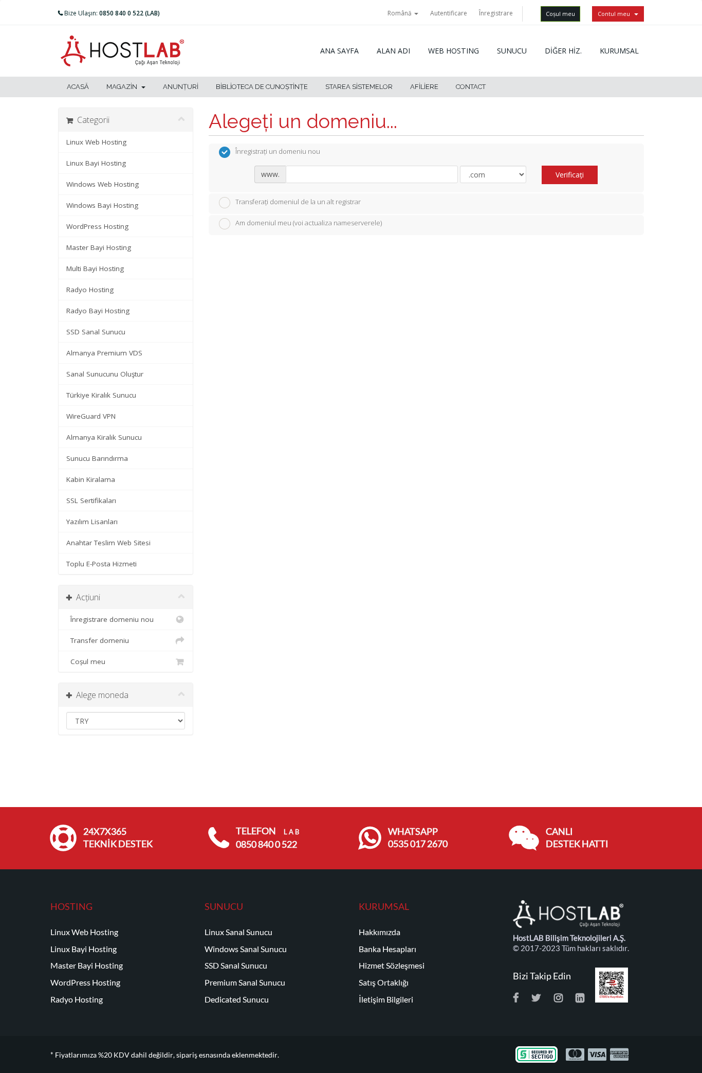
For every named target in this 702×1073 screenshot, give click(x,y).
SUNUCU (512, 51)
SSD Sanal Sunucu (95, 331)
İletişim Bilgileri (386, 999)
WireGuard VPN (91, 416)
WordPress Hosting (97, 226)
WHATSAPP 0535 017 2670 (418, 837)
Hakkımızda (379, 932)
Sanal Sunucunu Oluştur (104, 374)
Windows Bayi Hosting (102, 205)
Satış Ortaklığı (384, 982)
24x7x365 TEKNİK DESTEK (118, 837)
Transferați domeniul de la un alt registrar (298, 201)
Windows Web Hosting (102, 184)
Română (400, 13)
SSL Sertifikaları (91, 500)
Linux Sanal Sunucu (238, 932)
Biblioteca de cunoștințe (262, 87)
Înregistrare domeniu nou (110, 619)
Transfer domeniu (97, 640)
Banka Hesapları (387, 949)
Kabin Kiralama (90, 479)
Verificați (570, 175)
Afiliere (424, 87)
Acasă (78, 87)
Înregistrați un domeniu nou (277, 151)
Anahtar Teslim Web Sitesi (108, 542)
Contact (471, 87)
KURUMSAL (619, 51)
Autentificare (448, 13)
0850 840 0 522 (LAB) (129, 13)
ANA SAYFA (339, 51)
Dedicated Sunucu (237, 999)
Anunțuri (180, 87)
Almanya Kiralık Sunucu (104, 437)
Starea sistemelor (359, 87)
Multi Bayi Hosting (95, 268)
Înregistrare (496, 13)
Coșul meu (560, 13)
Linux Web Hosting (96, 142)
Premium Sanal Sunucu (245, 982)
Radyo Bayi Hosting (98, 310)
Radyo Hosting (90, 289)
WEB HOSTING (453, 51)
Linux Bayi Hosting (96, 163)
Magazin (123, 87)
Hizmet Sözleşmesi (391, 965)
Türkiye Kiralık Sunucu (101, 395)
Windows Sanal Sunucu (246, 949)
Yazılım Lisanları (92, 521)
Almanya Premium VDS (104, 352)
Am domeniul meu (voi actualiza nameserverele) (308, 223)
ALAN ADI (393, 51)
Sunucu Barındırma (97, 458)
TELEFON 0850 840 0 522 (267, 838)
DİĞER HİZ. (563, 51)
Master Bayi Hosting (98, 247)
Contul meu (615, 13)
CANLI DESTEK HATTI (577, 837)
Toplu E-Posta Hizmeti (101, 563)
